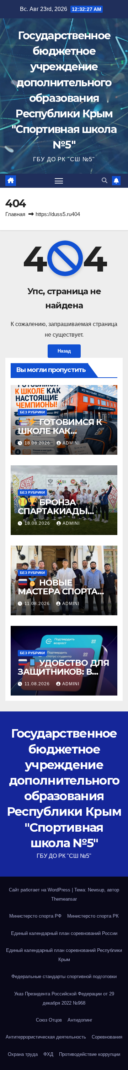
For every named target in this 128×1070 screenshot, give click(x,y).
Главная (15, 214)
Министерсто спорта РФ (35, 916)
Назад (64, 351)
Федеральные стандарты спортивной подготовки (64, 976)
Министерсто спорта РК (93, 916)
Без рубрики (32, 412)
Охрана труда (23, 1054)
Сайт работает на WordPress (40, 889)
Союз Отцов (49, 1020)
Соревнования (107, 1037)
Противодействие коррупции (89, 1054)
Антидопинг (80, 1020)
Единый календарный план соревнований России (64, 933)
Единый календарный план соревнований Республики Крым (64, 955)
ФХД (48, 1054)
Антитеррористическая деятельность (46, 1037)
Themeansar (64, 899)
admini (71, 443)
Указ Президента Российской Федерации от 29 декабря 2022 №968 (64, 998)
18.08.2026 (38, 443)
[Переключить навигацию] (59, 181)
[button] (104, 181)
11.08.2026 (38, 603)
